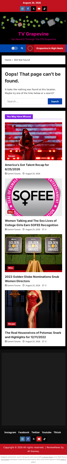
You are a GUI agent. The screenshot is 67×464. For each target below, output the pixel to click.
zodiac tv (63, 459)
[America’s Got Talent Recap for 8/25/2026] (33, 141)
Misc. (10, 211)
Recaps (11, 156)
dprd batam (5, 459)
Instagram (10, 432)
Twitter (36, 432)
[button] (22, 48)
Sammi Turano (13, 173)
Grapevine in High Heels (49, 48)
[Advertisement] (33, 389)
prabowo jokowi (47, 457)
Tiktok (57, 432)
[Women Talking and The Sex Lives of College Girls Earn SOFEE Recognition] (33, 197)
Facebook (23, 432)
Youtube (46, 432)
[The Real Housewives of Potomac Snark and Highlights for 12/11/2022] (33, 309)
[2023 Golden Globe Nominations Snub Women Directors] (33, 253)
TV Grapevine (33, 34)
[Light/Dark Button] (14, 48)
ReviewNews (53, 447)
